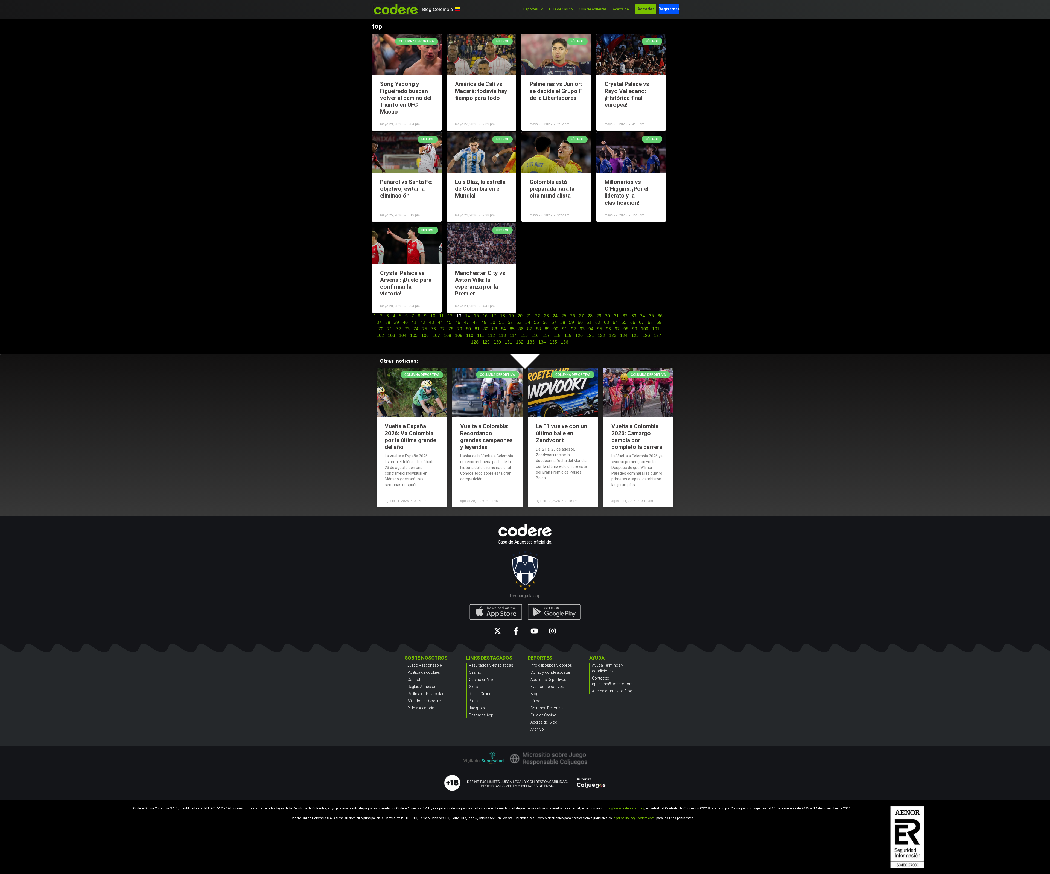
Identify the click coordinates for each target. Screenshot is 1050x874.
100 (644, 329)
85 (512, 329)
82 (485, 329)
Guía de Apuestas (593, 9)
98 (625, 329)
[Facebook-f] (516, 631)
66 (632, 322)
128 (475, 342)
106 (425, 335)
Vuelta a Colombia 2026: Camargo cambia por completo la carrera (636, 436)
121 (590, 335)
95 (599, 329)
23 (546, 315)
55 (536, 322)
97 (617, 329)
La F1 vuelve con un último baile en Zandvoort (561, 433)
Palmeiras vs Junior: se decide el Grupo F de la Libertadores (556, 91)
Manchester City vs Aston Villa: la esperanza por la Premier (480, 283)
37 (379, 322)
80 (468, 329)
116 (535, 335)
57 (554, 322)
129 (486, 342)
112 (491, 335)
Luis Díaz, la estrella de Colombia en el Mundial (480, 189)
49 (484, 322)
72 (398, 329)
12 (450, 315)
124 (624, 335)
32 (625, 315)
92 (573, 329)
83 (494, 329)
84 (503, 329)
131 (508, 342)
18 (502, 315)
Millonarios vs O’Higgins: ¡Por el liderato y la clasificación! (627, 192)
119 (567, 335)
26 (572, 315)
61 (589, 322)
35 (651, 315)
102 (380, 335)
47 (466, 322)
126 (646, 335)
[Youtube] (534, 631)
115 (524, 335)
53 (519, 322)
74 (415, 329)
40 (405, 322)
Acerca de (621, 9)
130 (497, 342)
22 (537, 315)
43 (431, 322)
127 (657, 335)
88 (538, 329)
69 (659, 322)
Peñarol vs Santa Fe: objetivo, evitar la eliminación (406, 189)
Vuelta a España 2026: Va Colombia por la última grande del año (410, 436)
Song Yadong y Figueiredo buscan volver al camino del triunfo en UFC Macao (405, 98)
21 (528, 315)
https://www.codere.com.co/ (623, 808)
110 (469, 335)
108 (447, 335)
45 (449, 322)
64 (615, 322)
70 (380, 329)
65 (624, 322)
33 (633, 315)
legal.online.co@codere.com (634, 818)
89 (547, 329)
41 (414, 322)
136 (564, 342)
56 (545, 322)
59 (571, 322)
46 (457, 322)
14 (467, 315)
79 (459, 329)
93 (582, 329)
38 (387, 322)
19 (511, 315)
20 (520, 315)
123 (612, 335)
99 (634, 329)
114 (513, 335)
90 (555, 329)
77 (442, 329)
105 (414, 335)
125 (635, 335)
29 (598, 315)
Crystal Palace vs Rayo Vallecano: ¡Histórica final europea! (627, 94)
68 (650, 322)
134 (542, 342)
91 (564, 329)
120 (579, 335)
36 (660, 315)
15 (476, 315)
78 (450, 329)
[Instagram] (552, 631)
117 (546, 335)
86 (520, 329)
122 (601, 335)
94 (590, 329)
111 (480, 335)
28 (590, 315)
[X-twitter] (497, 631)
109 (458, 335)
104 (402, 335)
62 (597, 322)
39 (396, 322)
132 (519, 342)
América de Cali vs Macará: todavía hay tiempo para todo (481, 91)
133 (531, 342)
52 (510, 322)
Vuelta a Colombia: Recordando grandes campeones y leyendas (486, 436)
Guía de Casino (561, 9)
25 (563, 315)
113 (502, 335)
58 (562, 322)
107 (436, 335)
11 (441, 315)
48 (475, 322)
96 (608, 329)
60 (580, 322)
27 (581, 315)
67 (641, 322)
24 (555, 315)
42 (422, 322)
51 (501, 322)
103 (391, 335)
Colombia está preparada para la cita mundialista (552, 189)
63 (606, 322)
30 (607, 315)
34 (642, 315)
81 (477, 329)
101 (656, 329)
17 (493, 315)
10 (432, 315)
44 (440, 322)
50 (492, 322)
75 (424, 329)
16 (485, 315)
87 (529, 329)
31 (616, 315)
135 (553, 342)
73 (407, 329)
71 (389, 329)
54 (527, 322)
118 (557, 335)
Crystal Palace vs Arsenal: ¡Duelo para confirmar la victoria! (405, 283)
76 (433, 329)
